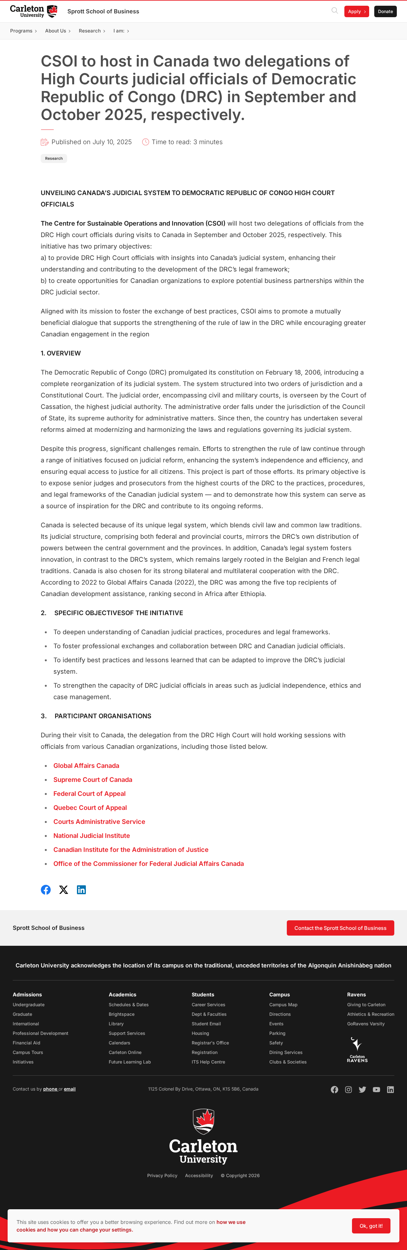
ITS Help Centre (208, 1061)
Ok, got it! (371, 1226)
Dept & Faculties (209, 1014)
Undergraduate (29, 1004)
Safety (276, 1042)
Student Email (206, 1023)
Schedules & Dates (129, 1004)
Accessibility (199, 1175)
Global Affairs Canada (86, 765)
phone (51, 1089)
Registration (204, 1052)
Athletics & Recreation (370, 1014)
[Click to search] (335, 11)
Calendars (119, 1042)
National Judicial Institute (91, 835)
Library (116, 1023)
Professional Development (40, 1033)
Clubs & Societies (288, 1061)
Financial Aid (26, 1042)
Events (276, 1023)
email (70, 1089)
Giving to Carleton (366, 1004)
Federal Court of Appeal (89, 793)
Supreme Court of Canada (92, 779)
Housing (200, 1033)
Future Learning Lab (130, 1061)
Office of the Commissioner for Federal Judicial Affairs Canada (148, 863)
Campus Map (283, 1004)
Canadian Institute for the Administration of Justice (131, 849)
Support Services (127, 1033)
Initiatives (23, 1061)
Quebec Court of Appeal (90, 807)
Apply (354, 11)
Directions (280, 1014)
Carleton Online (125, 1052)
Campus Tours (28, 1052)
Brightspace (122, 1014)
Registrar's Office (210, 1042)
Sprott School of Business (103, 11)
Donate (385, 11)
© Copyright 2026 (240, 1175)
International (26, 1023)
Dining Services (286, 1052)
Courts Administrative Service (99, 821)
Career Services (208, 1004)
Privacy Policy (162, 1175)
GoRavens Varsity (366, 1023)
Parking (277, 1033)
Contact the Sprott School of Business (340, 928)
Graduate (22, 1014)
